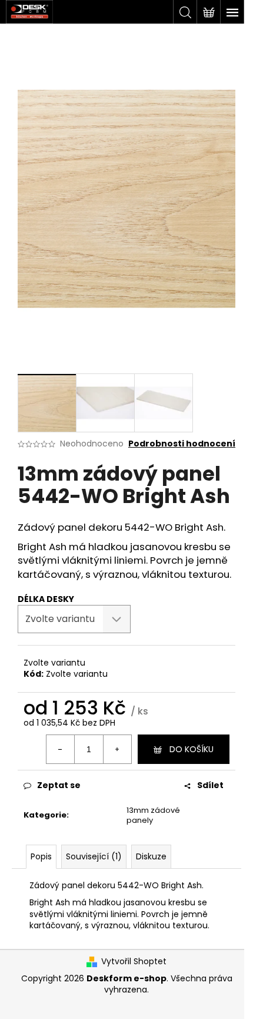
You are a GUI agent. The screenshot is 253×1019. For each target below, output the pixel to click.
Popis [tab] (41, 856)
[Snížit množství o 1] (60, 749)
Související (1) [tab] (94, 856)
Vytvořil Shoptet (134, 961)
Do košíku (191, 749)
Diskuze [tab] (151, 856)
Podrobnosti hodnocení (181, 443)
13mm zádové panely (153, 815)
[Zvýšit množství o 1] (117, 749)
